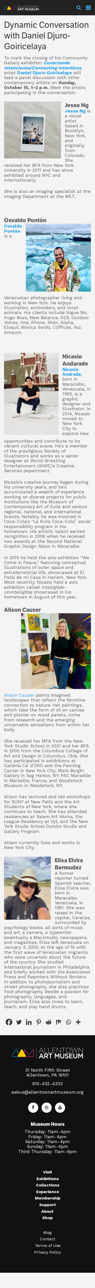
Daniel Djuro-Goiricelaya (44, 72)
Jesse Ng (75, 111)
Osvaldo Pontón (13, 228)
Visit (47, 1172)
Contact (47, 1238)
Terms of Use (48, 1245)
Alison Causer (19, 695)
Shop (47, 1217)
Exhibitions (47, 1178)
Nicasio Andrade (71, 372)
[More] (78, 1022)
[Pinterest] (38, 1022)
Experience (47, 1191)
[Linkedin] (28, 1022)
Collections (47, 1185)
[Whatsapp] (68, 1022)
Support (47, 1204)
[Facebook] (9, 1022)
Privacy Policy (47, 1252)
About (47, 1211)
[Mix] (58, 1022)
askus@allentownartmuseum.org (47, 1092)
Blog (47, 1232)
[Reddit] (48, 1022)
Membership (47, 1198)
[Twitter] (18, 1022)
